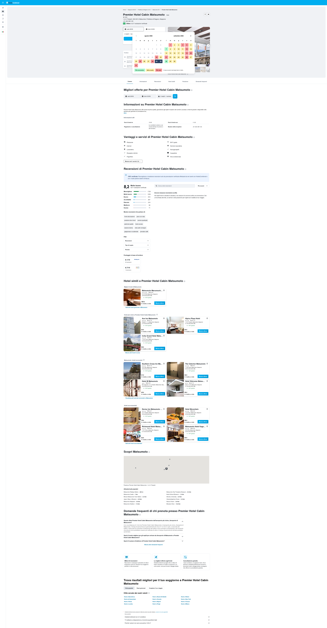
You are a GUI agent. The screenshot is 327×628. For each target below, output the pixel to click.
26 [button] (144, 61)
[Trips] (3, 27)
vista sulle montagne (140, 228)
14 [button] (152, 53)
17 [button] (136, 57)
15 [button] (156, 53)
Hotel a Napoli (157, 601)
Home (124, 9)
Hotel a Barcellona (129, 597)
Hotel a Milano (185, 604)
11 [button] (140, 53)
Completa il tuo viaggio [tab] (156, 588)
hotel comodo (139, 224)
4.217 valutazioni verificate (139, 23)
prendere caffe (144, 231)
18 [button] (140, 57)
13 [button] (148, 53)
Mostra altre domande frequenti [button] (153, 544)
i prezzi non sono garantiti (162, 612)
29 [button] (156, 61)
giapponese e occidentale (131, 231)
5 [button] (144, 49)
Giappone (130, 9)
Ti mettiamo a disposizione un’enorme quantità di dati (141, 620)
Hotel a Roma (128, 601)
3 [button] (136, 49)
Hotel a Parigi (156, 604)
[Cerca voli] (3, 8)
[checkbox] (132, 260)
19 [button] (144, 57)
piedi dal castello (128, 224)
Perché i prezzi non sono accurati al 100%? (138, 623)
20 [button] (148, 57)
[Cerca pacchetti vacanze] (3, 18)
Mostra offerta (160, 303)
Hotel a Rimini (185, 597)
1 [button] (156, 45)
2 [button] (160, 45)
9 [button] (160, 49)
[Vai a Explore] (3, 22)
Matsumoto (155, 9)
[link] (136, 307)
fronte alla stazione (129, 216)
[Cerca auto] (3, 15)
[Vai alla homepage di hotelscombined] (12, 2)
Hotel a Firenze (185, 601)
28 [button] (152, 61)
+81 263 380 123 (128, 21)
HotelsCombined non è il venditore (135, 617)
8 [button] (156, 49)
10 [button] (136, 53)
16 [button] (160, 53)
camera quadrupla (142, 220)
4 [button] (140, 49)
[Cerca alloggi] (3, 11)
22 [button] (156, 57)
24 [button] (136, 61)
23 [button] (160, 57)
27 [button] (148, 61)
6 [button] (148, 49)
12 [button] (144, 53)
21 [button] (152, 57)
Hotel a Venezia (157, 599)
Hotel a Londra (128, 604)
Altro (125, 113)
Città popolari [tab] (129, 588)
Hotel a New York (186, 599)
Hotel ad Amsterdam (130, 599)
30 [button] (160, 61)
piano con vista (141, 216)
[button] (3, 3)
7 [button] (152, 49)
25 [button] (140, 61)
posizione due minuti (129, 220)
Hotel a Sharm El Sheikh (159, 597)
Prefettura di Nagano (143, 9)
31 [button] (136, 65)
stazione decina (128, 228)
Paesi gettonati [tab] (141, 588)
